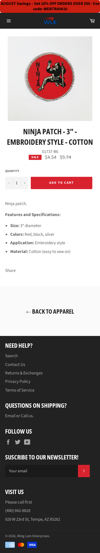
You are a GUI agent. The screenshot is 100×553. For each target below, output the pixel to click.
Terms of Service (19, 390)
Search (11, 356)
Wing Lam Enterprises (33, 536)
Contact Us (15, 365)
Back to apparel (52, 311)
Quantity (12, 171)
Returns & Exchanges (24, 373)
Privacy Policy (18, 381)
